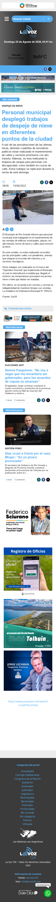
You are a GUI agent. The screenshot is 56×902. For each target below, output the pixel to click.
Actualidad (27, 771)
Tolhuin (27, 820)
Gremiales (27, 786)
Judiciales (27, 790)
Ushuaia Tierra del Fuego (28, 56)
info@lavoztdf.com (31, 881)
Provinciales (14, 327)
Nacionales (27, 801)
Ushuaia (27, 824)
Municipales (27, 797)
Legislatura (27, 794)
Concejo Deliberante (27, 775)
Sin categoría (27, 816)
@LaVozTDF (32, 877)
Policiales (27, 805)
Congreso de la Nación (27, 778)
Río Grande (9, 99)
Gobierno (27, 782)
